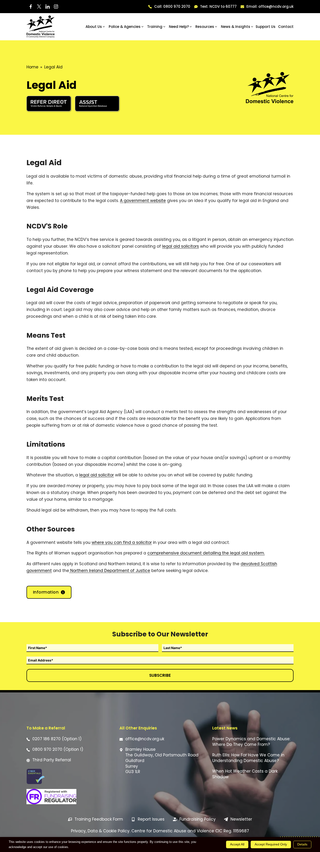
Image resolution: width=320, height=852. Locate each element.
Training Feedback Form (98, 819)
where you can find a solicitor (122, 542)
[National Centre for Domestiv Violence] (40, 26)
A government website (143, 200)
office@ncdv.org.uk (144, 739)
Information (46, 592)
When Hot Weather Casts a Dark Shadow (245, 774)
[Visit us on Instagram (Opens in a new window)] (56, 6)
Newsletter (241, 819)
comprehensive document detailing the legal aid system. (206, 553)
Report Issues (151, 819)
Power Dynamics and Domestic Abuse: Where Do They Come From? (251, 741)
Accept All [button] (237, 844)
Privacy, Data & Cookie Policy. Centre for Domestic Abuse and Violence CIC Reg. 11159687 (160, 831)
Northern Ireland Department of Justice (109, 570)
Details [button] (302, 844)
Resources (204, 27)
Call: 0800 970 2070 (172, 6)
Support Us (265, 26)
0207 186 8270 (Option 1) (57, 739)
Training (154, 27)
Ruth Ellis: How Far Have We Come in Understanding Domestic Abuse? (248, 757)
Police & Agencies (125, 27)
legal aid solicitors (180, 246)
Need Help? (179, 27)
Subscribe (160, 675)
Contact (286, 26)
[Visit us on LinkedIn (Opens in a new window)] (47, 6)
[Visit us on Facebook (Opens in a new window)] (30, 6)
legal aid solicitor (96, 475)
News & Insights (235, 27)
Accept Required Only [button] (271, 844)
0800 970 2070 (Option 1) (57, 749)
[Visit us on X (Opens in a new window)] (39, 6)
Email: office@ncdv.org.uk (270, 6)
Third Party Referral (51, 760)
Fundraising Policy (197, 819)
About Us (94, 27)
